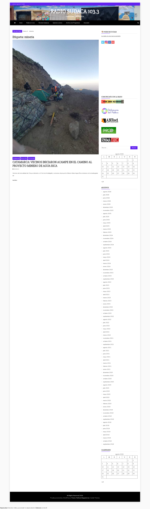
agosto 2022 (107, 319)
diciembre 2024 (108, 235)
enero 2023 (106, 304)
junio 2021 (106, 354)
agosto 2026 (107, 192)
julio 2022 (106, 322)
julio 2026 (106, 195)
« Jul (102, 181)
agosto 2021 (107, 347)
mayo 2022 (106, 329)
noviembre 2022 (108, 310)
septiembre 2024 (108, 244)
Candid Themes (95, 498)
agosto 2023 (107, 282)
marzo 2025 (107, 229)
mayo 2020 (106, 394)
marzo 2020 (107, 400)
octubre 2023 (107, 276)
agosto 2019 (107, 422)
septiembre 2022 (108, 316)
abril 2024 (106, 260)
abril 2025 (106, 226)
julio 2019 (106, 425)
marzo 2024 (107, 263)
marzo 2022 (107, 335)
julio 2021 (106, 350)
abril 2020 (106, 397)
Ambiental (16, 158)
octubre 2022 (107, 313)
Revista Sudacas (44, 23)
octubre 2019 (107, 416)
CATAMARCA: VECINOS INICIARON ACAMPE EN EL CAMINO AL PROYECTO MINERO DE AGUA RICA (52, 164)
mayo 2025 (106, 223)
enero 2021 (106, 369)
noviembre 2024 (108, 238)
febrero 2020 (107, 403)
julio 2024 (106, 251)
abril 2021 (106, 360)
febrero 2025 (107, 232)
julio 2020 (106, 388)
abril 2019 (106, 435)
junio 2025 (106, 220)
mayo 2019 (106, 431)
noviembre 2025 (108, 210)
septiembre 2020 (108, 382)
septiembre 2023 (108, 279)
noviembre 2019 (108, 413)
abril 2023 (106, 294)
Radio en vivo (30, 23)
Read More (14, 180)
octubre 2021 (107, 341)
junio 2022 (106, 326)
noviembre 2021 (108, 338)
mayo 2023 (106, 291)
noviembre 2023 (108, 273)
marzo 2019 (107, 438)
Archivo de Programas (73, 23)
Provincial (31, 158)
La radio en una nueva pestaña (110, 36)
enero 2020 (106, 407)
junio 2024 (106, 254)
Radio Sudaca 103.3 (75, 11)
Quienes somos (57, 23)
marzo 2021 (107, 363)
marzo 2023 (107, 297)
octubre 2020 (107, 378)
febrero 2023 (107, 301)
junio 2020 (106, 391)
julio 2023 (106, 285)
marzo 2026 (107, 201)
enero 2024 (106, 266)
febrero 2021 (107, 366)
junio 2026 (106, 198)
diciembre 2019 (108, 410)
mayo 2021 (106, 357)
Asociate (86, 23)
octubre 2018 (107, 441)
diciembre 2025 (108, 207)
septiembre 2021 (108, 344)
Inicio (20, 23)
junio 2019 (106, 428)
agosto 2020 (107, 385)
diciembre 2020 (108, 372)
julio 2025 (106, 216)
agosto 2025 (107, 213)
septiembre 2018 (108, 444)
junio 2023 (106, 288)
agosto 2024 (107, 248)
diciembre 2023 (108, 269)
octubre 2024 (107, 241)
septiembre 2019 (108, 419)
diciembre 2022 (108, 307)
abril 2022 (106, 332)
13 (118, 167)
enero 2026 (106, 204)
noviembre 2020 (108, 375)
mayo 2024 (106, 257)
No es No (24, 158)
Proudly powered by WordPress (60, 498)
